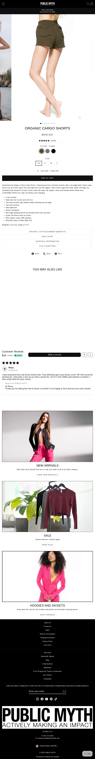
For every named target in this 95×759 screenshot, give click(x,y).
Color (47, 146)
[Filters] (84, 355)
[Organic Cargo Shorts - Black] (22, 335)
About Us (47, 623)
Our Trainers (47, 675)
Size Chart (47, 236)
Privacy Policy (48, 641)
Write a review (54, 355)
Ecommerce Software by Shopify (47, 757)
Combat (41, 151)
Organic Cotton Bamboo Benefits (47, 232)
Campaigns (47, 679)
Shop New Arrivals (47, 475)
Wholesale (47, 667)
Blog (47, 660)
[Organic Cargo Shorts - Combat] (17, 335)
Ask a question (47, 246)
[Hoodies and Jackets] (47, 576)
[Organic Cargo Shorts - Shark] (20, 335)
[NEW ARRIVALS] (47, 436)
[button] (44, 141)
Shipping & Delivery (47, 638)
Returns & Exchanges (47, 634)
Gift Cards (47, 653)
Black (53, 151)
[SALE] (47, 506)
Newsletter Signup (47, 656)
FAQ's (48, 630)
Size (47, 159)
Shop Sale (47, 545)
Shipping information (47, 241)
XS (39, 163)
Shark (47, 151)
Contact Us (47, 626)
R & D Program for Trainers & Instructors (47, 671)
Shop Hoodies (47, 615)
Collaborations (47, 664)
